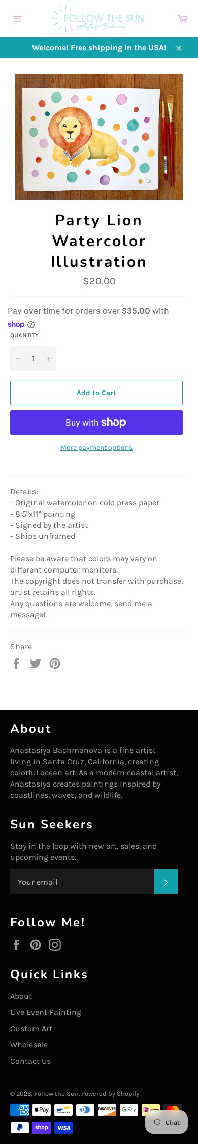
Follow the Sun (56, 1093)
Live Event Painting (45, 1012)
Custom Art (31, 1028)
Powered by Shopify (110, 1093)
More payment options (96, 447)
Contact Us (30, 1061)
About (21, 996)
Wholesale (29, 1044)
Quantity (24, 335)
